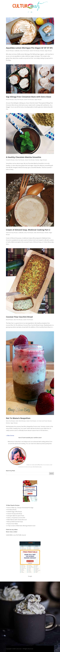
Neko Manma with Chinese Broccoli (17, 519)
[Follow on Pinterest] (16, 635)
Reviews (42, 50)
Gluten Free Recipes (35, 50)
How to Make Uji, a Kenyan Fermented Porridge (20, 507)
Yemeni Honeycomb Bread (14, 513)
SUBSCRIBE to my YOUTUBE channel (16, 535)
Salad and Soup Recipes (12, 232)
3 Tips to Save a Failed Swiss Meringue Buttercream (21, 525)
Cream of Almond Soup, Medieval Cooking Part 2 (28, 229)
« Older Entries (10, 435)
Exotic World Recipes (39, 232)
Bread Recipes (9, 319)
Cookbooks (17, 50)
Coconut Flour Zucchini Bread (19, 317)
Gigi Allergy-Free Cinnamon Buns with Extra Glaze (28, 96)
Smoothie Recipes (10, 160)
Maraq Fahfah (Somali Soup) (15, 521)
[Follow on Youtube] (13, 635)
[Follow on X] (10, 635)
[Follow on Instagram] (7, 635)
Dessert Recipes (10, 50)
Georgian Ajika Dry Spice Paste (15, 515)
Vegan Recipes (48, 50)
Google (30, 576)
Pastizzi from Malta (12, 523)
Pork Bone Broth (11, 509)
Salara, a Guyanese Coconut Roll (16, 517)
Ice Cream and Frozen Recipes (44, 421)
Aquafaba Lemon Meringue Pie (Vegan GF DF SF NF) (29, 48)
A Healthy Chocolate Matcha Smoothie (23, 157)
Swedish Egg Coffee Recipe (14, 511)
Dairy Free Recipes (24, 50)
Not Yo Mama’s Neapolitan (18, 418)
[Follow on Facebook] (4, 635)
